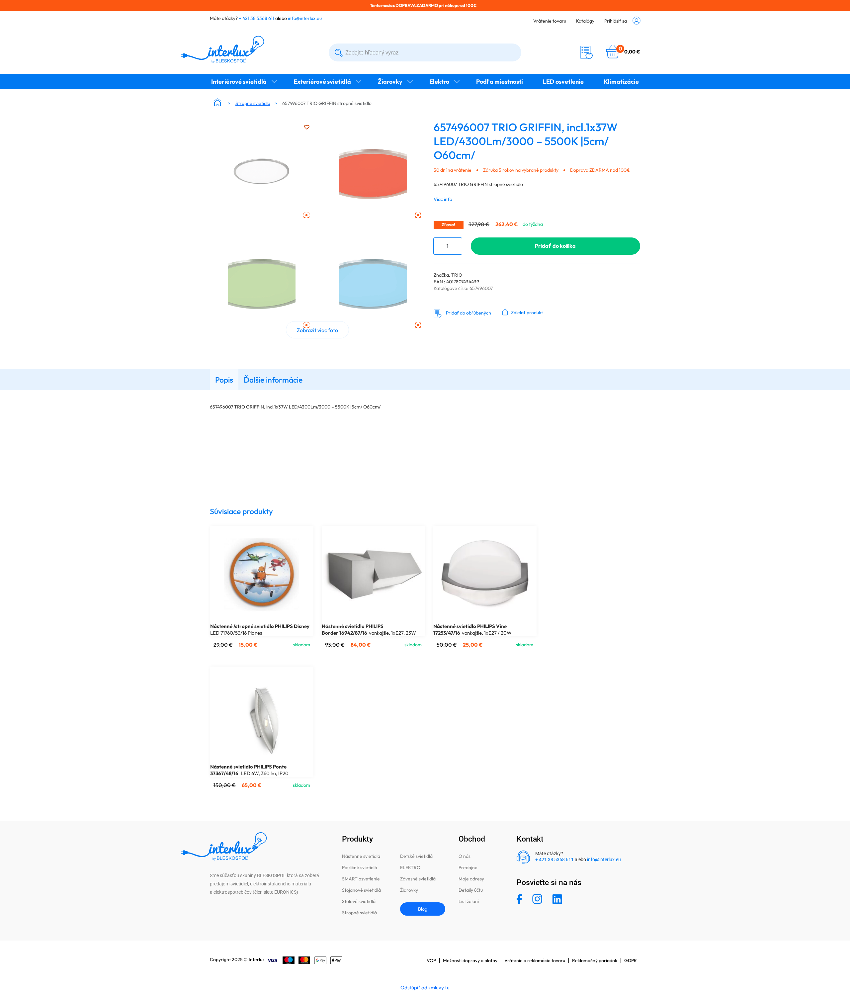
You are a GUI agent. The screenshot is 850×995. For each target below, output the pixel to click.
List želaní (469, 901)
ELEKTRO (410, 867)
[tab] (224, 379)
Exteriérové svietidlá (322, 81)
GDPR (630, 960)
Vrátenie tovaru (549, 21)
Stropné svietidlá (252, 103)
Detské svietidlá (416, 856)
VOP (431, 960)
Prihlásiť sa (615, 21)
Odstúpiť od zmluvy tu (425, 987)
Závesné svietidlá (418, 879)
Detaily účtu (471, 890)
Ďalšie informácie (273, 380)
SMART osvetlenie (361, 879)
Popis (224, 380)
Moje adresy (471, 879)
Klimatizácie (621, 81)
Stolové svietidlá (359, 901)
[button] (521, 312)
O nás (464, 856)
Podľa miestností (499, 81)
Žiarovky (390, 81)
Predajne (468, 867)
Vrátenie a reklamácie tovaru (534, 960)
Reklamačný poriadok (594, 960)
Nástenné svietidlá (361, 856)
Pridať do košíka (555, 245)
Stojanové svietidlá (361, 890)
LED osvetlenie (563, 81)
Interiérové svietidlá (239, 81)
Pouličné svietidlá (359, 867)
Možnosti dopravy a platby (470, 960)
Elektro (439, 81)
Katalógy (585, 21)
